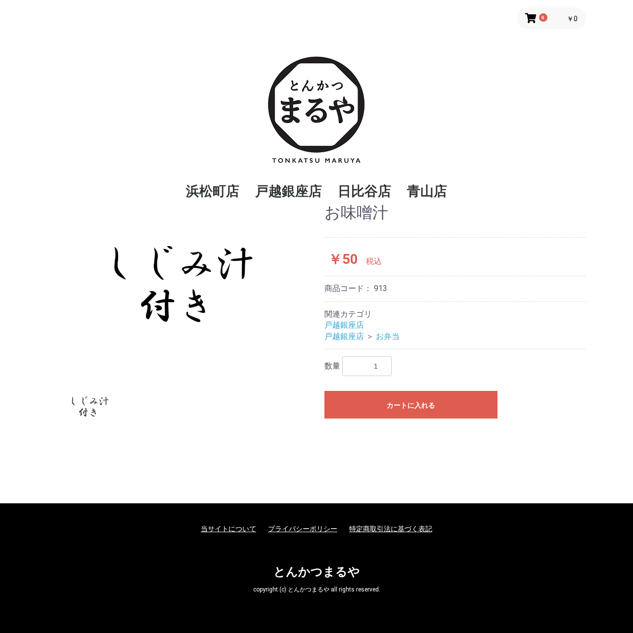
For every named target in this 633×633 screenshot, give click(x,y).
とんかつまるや (316, 572)
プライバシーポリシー (302, 529)
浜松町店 (212, 191)
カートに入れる (411, 405)
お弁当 (388, 336)
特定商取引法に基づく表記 (390, 529)
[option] (182, 287)
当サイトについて (228, 529)
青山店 (427, 191)
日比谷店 (364, 191)
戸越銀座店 (288, 191)
